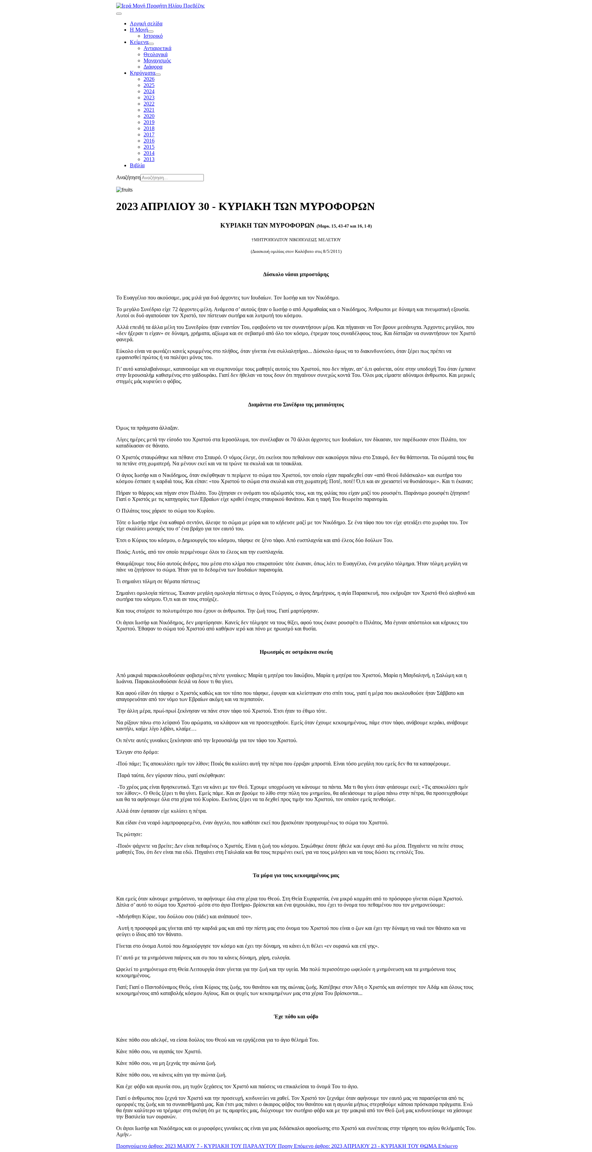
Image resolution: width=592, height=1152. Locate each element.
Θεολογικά (156, 54)
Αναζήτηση (128, 177)
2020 (149, 116)
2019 (149, 122)
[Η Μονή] (150, 31)
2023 (149, 97)
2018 (149, 128)
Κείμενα (139, 42)
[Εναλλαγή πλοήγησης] (119, 14)
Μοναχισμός (157, 60)
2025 (149, 85)
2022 (149, 104)
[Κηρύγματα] (158, 75)
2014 (149, 153)
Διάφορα (153, 67)
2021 (149, 110)
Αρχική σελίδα (146, 23)
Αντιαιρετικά (157, 48)
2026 (149, 79)
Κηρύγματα (142, 73)
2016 (149, 141)
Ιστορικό (153, 36)
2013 (149, 159)
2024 (149, 91)
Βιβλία (137, 165)
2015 (149, 147)
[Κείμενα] (151, 44)
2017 (149, 134)
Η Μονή (139, 30)
